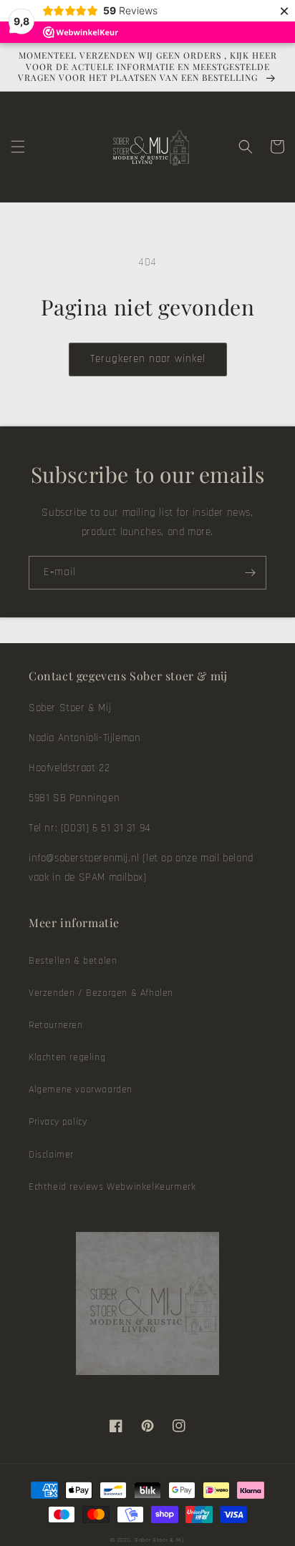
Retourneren (56, 1025)
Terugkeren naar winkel (147, 359)
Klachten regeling (67, 1057)
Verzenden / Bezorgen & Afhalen (101, 993)
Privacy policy (58, 1121)
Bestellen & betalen (73, 960)
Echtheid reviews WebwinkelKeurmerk (112, 1186)
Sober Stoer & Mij (160, 1540)
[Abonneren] (250, 572)
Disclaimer (51, 1154)
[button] (18, 146)
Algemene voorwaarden (80, 1089)
